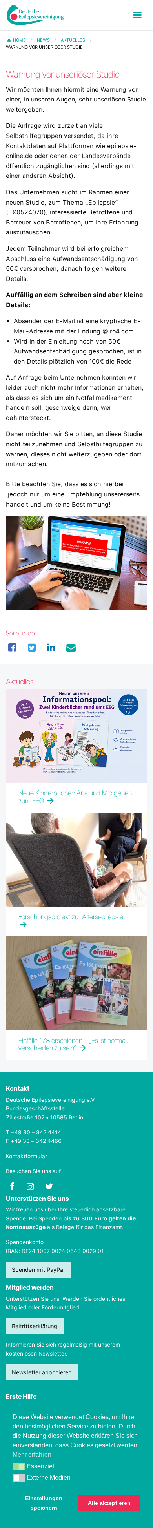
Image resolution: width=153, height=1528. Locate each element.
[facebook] (12, 647)
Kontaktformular (26, 1156)
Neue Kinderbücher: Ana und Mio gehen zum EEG (75, 797)
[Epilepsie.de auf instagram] (33, 1188)
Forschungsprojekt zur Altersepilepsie (70, 916)
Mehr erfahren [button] (32, 1454)
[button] (19, 1467)
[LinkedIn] (51, 647)
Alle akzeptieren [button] (109, 1503)
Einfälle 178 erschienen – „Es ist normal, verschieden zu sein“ (72, 1044)
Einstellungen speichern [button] (43, 1503)
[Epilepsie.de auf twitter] (52, 1188)
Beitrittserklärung (34, 1326)
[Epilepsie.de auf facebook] (15, 1188)
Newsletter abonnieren (41, 1372)
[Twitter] (32, 647)
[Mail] (71, 647)
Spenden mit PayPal (38, 1269)
